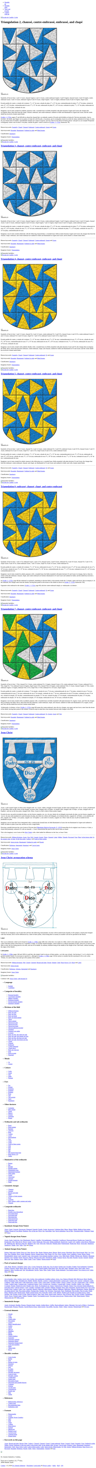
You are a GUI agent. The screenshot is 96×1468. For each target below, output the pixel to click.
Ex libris (10, 1369)
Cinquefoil (55, 1240)
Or (46, 355)
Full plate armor (9, 1287)
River (40, 1231)
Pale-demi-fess (12, 1217)
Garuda (38, 1305)
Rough (42, 842)
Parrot (20, 1257)
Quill (54, 1292)
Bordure (10, 1129)
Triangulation (15, 137)
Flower (25, 1242)
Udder (91, 1270)
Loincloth (29, 1289)
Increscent (51, 1229)
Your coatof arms (7, 10)
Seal (9, 1367)
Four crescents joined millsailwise (83, 1286)
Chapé (20, 127)
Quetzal (59, 1257)
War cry (10, 1329)
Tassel (10, 1327)
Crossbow (54, 1284)
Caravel (80, 1281)
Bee (37, 1252)
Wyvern (86, 1307)
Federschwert (59, 1286)
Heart (73, 962)
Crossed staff (61, 1284)
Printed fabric (12, 1436)
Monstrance (79, 1289)
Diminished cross (13, 1170)
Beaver (33, 1252)
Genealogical (12, 1389)
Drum (36, 1286)
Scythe (24, 1294)
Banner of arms (12, 1362)
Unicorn (70, 1307)
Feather (74, 1266)
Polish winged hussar (32, 1292)
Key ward (91, 1287)
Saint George (41, 1307)
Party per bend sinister (14, 1017)
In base (13, 839)
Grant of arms (12, 1374)
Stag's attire (81, 1268)
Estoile (40, 1229)
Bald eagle (12, 1252)
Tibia (44, 1270)
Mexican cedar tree (21, 1243)
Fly (53, 1254)
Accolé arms (12, 1387)
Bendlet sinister (12, 1168)
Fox (56, 1254)
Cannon (45, 1281)
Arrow (57, 1279)
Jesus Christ (6, 732)
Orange (10, 1115)
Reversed (71, 837)
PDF (9, 1421)
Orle (9, 1146)
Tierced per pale (13, 1023)
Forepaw (12, 1268)
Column (91, 1282)
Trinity (61, 1307)
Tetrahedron (88, 1294)
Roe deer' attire (63, 1268)
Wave (8, 1233)
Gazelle (64, 1254)
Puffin (54, 1257)
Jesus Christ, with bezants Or (18, 978)
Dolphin (13, 1254)
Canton (10, 1134)
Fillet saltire (11, 1173)
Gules (10, 1071)
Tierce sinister (12, 1021)
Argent (48, 127)
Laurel (70, 1242)
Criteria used (12, 1403)
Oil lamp (50, 1291)
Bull (86, 1252)
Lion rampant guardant (46, 1256)
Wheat (31, 1245)
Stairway (59, 1294)
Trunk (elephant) (61, 1270)
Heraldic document (14, 1372)
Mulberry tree (32, 1243)
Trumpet (29, 1296)
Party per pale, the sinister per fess (18, 1036)
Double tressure (13, 1180)
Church (63, 1282)
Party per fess (12, 1014)
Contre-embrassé (40, 127)
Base (9, 1132)
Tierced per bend (13, 1026)
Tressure (10, 1178)
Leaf (33, 1268)
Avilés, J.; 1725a (6, 117)
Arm (5, 1266)
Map (9, 1393)
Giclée (10, 1416)
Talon (41, 1270)
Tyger (34, 1259)
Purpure (10, 1078)
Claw (29, 1266)
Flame (50, 1254)
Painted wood (12, 1431)
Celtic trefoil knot (27, 1282)
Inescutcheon (12, 1137)
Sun (53, 1231)
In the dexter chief (87, 837)
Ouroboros (91, 1305)
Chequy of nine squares (15, 1196)
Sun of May (69, 1231)
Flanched (11, 1055)
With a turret (20, 1298)
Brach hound (80, 1252)
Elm (13, 1242)
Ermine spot (62, 1266)
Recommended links (14, 1405)
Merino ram (78, 1256)
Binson (55, 1252)
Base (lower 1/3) (66, 962)
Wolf (54, 1259)
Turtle (30, 1259)
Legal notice (37, 1465)
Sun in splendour (60, 1231)
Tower (10, 1296)
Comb (6, 1284)
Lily (74, 1242)
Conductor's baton (32, 1284)
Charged (50, 837)
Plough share (21, 1292)
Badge (10, 1359)
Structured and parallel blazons (17, 1382)
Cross (10, 1135)
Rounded (13, 130)
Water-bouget (81, 1296)
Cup (83, 1284)
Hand (17, 1268)
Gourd (29, 1242)
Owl (11, 1257)
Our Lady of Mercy (81, 1305)
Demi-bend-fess (13, 1219)
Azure (54, 127)
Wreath (10, 1314)
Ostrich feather (43, 1268)
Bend (9, 1125)
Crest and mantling (13, 1344)
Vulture (38, 1259)
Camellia (38, 1240)
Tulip (21, 1245)
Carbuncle (86, 1281)
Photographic (12, 1414)
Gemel (10, 1175)
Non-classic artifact (24, 1291)
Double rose (81, 1240)
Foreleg (6, 1268)
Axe (61, 1279)
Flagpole (65, 1286)
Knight (6, 1289)
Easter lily (88, 1240)
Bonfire (90, 1279)
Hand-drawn (12, 1426)
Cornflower (62, 1240)
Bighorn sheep (47, 1252)
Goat (68, 1254)
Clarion (68, 1282)
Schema (18, 969)
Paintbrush (68, 1291)
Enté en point (12, 1053)
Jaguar (15, 1256)
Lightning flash (59, 1229)
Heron (84, 1254)
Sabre (88, 1292)
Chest (25, 1266)
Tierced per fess (13, 1024)
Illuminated (20, 130)
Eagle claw (46, 1266)
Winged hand (77, 1307)
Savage (80, 1257)
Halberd (53, 1287)
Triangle (65, 837)
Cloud (10, 1229)
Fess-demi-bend (13, 1213)
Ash (21, 1240)
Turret (35, 1296)
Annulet (10, 1191)
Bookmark (12, 1281)
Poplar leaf (73, 1243)
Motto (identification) (14, 1324)
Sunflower (7, 1245)
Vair (9, 1095)
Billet (9, 1194)
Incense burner (80, 1287)
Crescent (15, 1229)
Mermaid (72, 1305)
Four (76, 837)
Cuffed (79, 1284)
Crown (10, 1322)
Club (86, 1282)
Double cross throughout (15, 1212)
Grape (34, 1242)
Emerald (35, 1229)
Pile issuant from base (14, 1152)
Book (6, 1281)
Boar (74, 1252)
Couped (36, 837)
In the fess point (20, 839)
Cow (92, 1252)
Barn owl (24, 1252)
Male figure (66, 1256)
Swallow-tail (18, 1270)
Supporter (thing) (13, 1341)
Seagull (85, 1257)
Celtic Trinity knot (16, 1282)
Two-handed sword (43, 1296)
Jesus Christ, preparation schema (17, 857)
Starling (16, 1259)
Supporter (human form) (15, 1343)
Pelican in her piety (39, 1257)
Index (54, 1465)
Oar (46, 1291)
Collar (10, 1317)
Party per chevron (13, 1050)
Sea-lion (55, 1307)
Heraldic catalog (13, 1376)
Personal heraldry (13, 995)
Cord (40, 1284)
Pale (9, 1147)
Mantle (10, 1334)
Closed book (81, 1282)
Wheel (87, 1296)
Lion (28, 1256)
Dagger (13, 1286)
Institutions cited (13, 1407)
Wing (6, 1272)
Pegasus (15, 1307)
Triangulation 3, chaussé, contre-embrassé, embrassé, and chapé (31, 146)
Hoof (29, 1268)
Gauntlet (31, 1287)
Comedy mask (13, 1284)
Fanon (52, 1286)
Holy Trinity (28, 832)
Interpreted (19, 845)
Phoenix (21, 1307)
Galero (10, 1326)
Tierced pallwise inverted (15, 1028)
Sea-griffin (49, 1307)
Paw (57, 1268)
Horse (88, 1254)
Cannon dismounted (54, 1281)
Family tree (11, 1391)
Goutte (45, 1229)
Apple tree (16, 1240)
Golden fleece (45, 1305)
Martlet (72, 1256)
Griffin (52, 1305)
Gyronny (11, 1033)
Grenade (47, 1287)
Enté (9, 1051)
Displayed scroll (21, 1286)
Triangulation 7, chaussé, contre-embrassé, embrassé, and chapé (31, 609)
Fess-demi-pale (12, 1215)
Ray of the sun (33, 1231)
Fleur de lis (18, 1242)
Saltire (10, 1156)
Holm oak (39, 1242)
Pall (32, 837)
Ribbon (59, 1292)
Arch (27, 1279)
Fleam (71, 1286)
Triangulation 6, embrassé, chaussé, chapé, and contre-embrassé (31, 486)
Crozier (68, 1284)
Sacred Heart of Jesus (30, 1307)
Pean (9, 1094)
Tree (17, 1245)
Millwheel (67, 1289)
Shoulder (71, 1268)
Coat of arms (35, 845)
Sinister (54, 962)
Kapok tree (64, 1242)
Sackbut (6, 1294)
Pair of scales (84, 1291)
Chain (40, 1282)
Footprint (90, 1266)
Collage (10, 1424)
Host (67, 1287)
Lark (19, 1256)
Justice (66, 1305)
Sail (11, 1294)
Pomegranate (65, 1243)
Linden (78, 1242)
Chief (58, 962)
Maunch (35, 1289)
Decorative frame (13, 1381)
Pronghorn (49, 1257)
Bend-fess (11, 1210)
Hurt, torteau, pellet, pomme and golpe (19, 1201)
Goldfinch (73, 1254)
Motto (10, 1333)
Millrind (54, 1289)
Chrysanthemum (46, 1240)
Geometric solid (39, 1287)
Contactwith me (6, 13)
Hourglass (72, 1287)
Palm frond (51, 1268)
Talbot (25, 1259)
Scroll (20, 1294)
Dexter (49, 962)
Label (79, 962)
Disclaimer (30, 1465)
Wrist (12, 1272)
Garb (26, 1287)
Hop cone (46, 1242)
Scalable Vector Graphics (15, 1417)
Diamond (29, 1229)
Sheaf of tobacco (32, 1294)
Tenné (10, 1111)
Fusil (9, 1198)
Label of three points (40, 839)
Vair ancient (11, 1097)
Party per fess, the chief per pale (17, 1034)
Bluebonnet (26, 1240)
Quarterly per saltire (14, 1031)
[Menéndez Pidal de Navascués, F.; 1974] (49, 827)
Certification (12, 1377)
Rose (78, 1243)
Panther (16, 1257)
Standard (11, 1364)
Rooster (75, 1257)
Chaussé (25, 127)
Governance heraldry (14, 996)
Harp (63, 1287)
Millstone (61, 1289)
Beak (9, 1266)
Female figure (40, 1254)
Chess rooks (46, 1282)
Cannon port (65, 1281)
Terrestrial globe (78, 1231)
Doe (5, 1254)
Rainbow (25, 1231)
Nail (17, 1291)
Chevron (10, 1130)
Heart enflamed (59, 1305)
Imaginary (12, 133)
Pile (9, 1151)
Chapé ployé (12, 1048)
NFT (9, 1419)
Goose (79, 1254)
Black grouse (62, 1252)
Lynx (60, 1256)
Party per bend (12, 1016)
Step (73, 1294)
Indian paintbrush (55, 1242)
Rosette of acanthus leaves (78, 1292)
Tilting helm (11, 1348)
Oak (37, 1243)
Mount (71, 1229)
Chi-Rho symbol (55, 1282)
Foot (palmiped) (82, 1266)
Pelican (31, 1257)
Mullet (75, 1229)
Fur (9, 1085)
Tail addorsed (30, 1270)
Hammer (58, 1287)
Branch (14, 1266)
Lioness (55, 1256)
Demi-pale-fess (12, 1222)
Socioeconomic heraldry (15, 1002)
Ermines (10, 1092)
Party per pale (12, 1012)
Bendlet (10, 1167)
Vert (60, 714)
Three (45, 837)
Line (24, 1289)
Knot (10, 1289)
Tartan (10, 1394)
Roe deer (69, 1257)
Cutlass (87, 1284)
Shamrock (91, 1243)
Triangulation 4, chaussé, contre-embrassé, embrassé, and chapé (31, 259)
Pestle (90, 1291)
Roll (58, 1465)
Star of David (67, 1294)
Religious (12, 845)
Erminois (11, 1089)
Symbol (82, 1294)
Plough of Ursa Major (15, 1231)
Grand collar (12, 1319)
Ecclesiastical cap (44, 1286)
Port (40, 1292)
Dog (9, 1254)
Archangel (12, 1305)
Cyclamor (7, 1286)
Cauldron (7, 1282)
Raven (64, 1257)
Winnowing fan (9, 1298)
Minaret (73, 1289)
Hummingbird (8, 1256)
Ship (39, 1294)
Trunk (53, 1270)
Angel (6, 1305)
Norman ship (35, 1291)
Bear (28, 1252)
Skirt (42, 1294)
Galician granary (19, 1287)
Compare (11, 1384)
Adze (15, 1279)
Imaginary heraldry (14, 1003)
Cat (89, 1252)
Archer (32, 1279)
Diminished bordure (14, 1172)
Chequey (11, 1189)
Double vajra (30, 1286)
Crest (9, 1316)
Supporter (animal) (13, 1339)
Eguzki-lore (7, 1242)
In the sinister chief (47, 1445)
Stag (12, 1259)
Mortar (86, 1289)
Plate (79, 837)
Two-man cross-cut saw (57, 1296)
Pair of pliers (75, 1291)
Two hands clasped (72, 1270)
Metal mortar (48, 1289)
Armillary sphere (50, 1279)
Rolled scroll (65, 1292)
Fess (9, 1139)
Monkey (85, 1256)
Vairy (9, 1099)
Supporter (11, 1338)
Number (41, 1291)
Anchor (19, 1279)
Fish (46, 1254)
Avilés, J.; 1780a (33, 942)
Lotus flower (84, 1242)
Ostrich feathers (13, 1336)
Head (21, 1268)
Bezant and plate (41, 962)
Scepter (15, 1294)
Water (92, 1231)
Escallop (68, 1266)
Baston (10, 1163)
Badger (6, 1252)
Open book (57, 1291)
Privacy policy (47, 1465)
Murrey (10, 1113)
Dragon (23, 1305)
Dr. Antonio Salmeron (18, 1465)
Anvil (24, 1279)
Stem (12, 1270)
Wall (74, 1296)
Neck (36, 1268)
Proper (10, 1118)
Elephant (27, 1254)
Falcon (33, 1254)
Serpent (91, 1257)
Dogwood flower (72, 1240)
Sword (77, 1294)
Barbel (18, 1252)
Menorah (41, 1289)
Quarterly (14, 127)
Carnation (11, 1108)
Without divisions (17, 837)
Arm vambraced (39, 1279)
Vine (24, 1245)
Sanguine (11, 1116)
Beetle (41, 1252)
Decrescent (22, 1229)
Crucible (73, 1284)
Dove (18, 1254)
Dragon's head (30, 1305)
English (10, 986)
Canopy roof (73, 1281)
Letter (55, 837)
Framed (10, 1427)
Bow (17, 1281)
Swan (21, 1259)
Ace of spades (8, 1279)
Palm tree (49, 1243)
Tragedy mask (17, 1296)
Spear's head (52, 1294)
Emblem (10, 1370)
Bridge (30, 1281)
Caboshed (20, 1266)
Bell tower (80, 1279)
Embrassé (31, 127)
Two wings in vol (83, 1270)
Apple (11, 1240)
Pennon (10, 1365)
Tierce (10, 1019)
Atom (6, 1229)
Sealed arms (11, 1379)
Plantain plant (57, 1243)
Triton (65, 1307)
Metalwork (11, 1429)
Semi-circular (14, 842)
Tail (24, 1270)
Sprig (76, 1268)
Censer (35, 1282)
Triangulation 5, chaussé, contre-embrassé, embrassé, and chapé (31, 373)
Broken (35, 1281)
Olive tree (43, 1243)
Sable (10, 1076)
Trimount (87, 1231)
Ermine (10, 1087)
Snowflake (48, 1231)
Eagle (22, 1254)
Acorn (6, 1240)
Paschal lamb (8, 1307)
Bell (75, 1279)
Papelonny (11, 1100)
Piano (6, 1292)
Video (10, 1422)
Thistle (13, 1245)
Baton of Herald (68, 1279)
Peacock (25, 1257)
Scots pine (84, 1243)
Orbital (6, 1231)
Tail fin (36, 1270)
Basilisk (18, 1305)
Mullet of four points (84, 1229)
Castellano (11, 988)
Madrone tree (11, 1243)
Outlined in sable (29, 130)
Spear (46, 1294)
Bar (9, 1165)
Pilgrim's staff (13, 1292)
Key (86, 1287)
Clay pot (73, 1282)
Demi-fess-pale (12, 1220)
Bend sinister (12, 1127)
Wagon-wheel (68, 1296)
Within (60, 837)
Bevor (10, 1350)
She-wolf (7, 1259)
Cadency (28, 839)
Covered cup (46, 1284)
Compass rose (22, 1284)
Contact (3, 1465)
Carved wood (12, 1433)
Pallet (10, 1182)
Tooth (49, 1270)
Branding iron (23, 1281)
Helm (10, 1346)
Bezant (22, 1443)
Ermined (10, 1090)
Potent (50, 1292)
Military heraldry (13, 998)
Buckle (40, 1281)
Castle (91, 1281)
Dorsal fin (39, 1266)
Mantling (11, 1331)
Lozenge (10, 1199)
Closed (28, 962)
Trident (24, 1296)
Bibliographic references (15, 1402)
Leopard (24, 1256)
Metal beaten (41, 130)
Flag (9, 1360)
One (28, 837)
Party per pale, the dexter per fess (18, 1040)
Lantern (15, 1289)
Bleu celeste (11, 1109)
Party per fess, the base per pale (17, 1038)
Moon (66, 1229)
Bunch (33, 1240)
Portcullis (45, 1292)
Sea (43, 1231)
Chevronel (11, 1177)
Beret (85, 1279)
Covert (34, 1266)
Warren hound (46, 1259)
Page (62, 1291)
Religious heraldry (13, 1000)
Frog (59, 1254)
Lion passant (34, 1256)
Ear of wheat (54, 1266)
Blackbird (69, 1252)
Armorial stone (12, 1434)
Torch (6, 1296)
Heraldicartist (7, 6)
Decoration (11, 1321)
